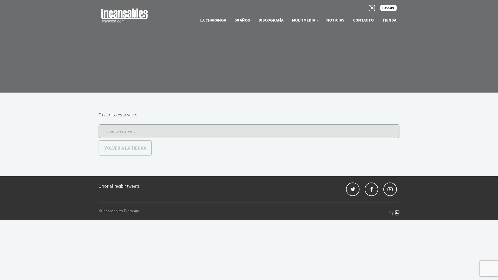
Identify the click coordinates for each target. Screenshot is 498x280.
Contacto (363, 20)
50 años (242, 20)
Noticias (335, 20)
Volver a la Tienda (125, 148)
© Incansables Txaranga (119, 210)
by (392, 212)
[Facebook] (371, 189)
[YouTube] (390, 189)
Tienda (389, 20)
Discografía (271, 20)
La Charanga (213, 20)
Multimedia (303, 20)
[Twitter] (352, 189)
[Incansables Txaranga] (124, 16)
